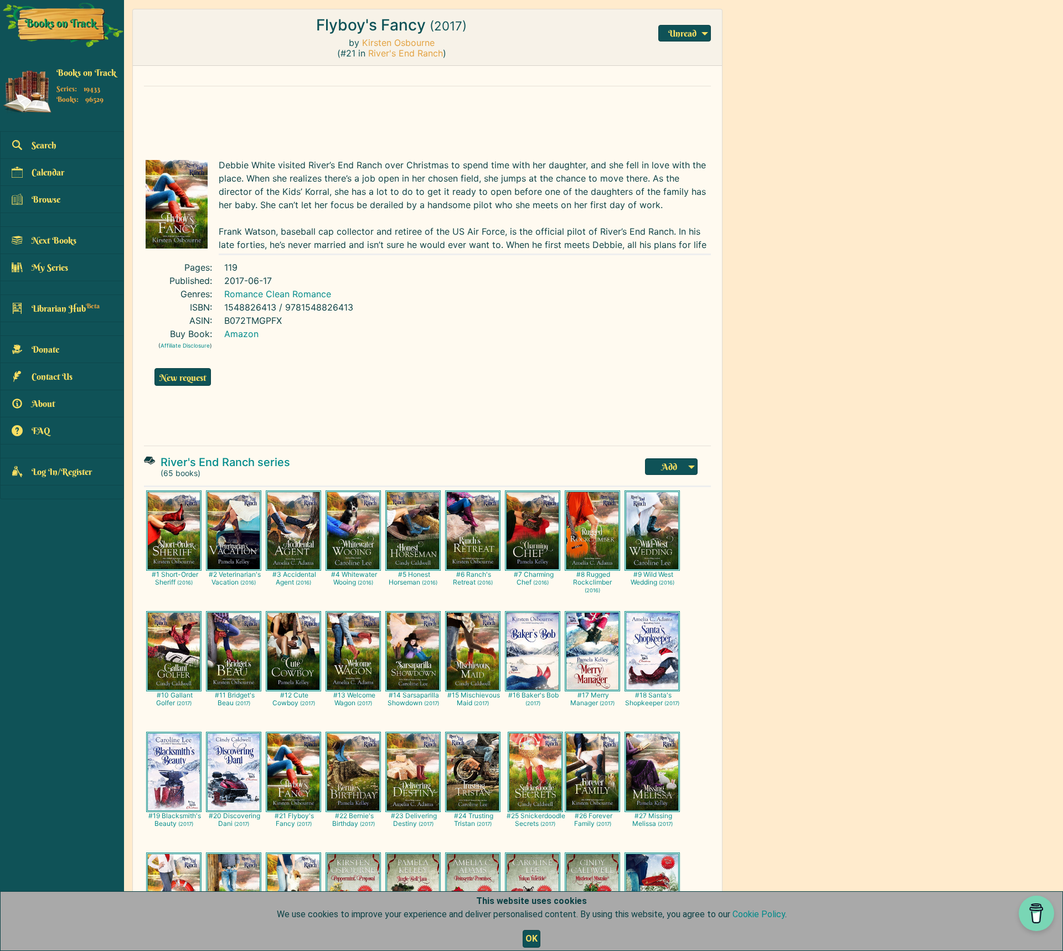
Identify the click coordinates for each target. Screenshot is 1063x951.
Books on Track (86, 72)
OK (531, 938)
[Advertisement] (407, 120)
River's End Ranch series (225, 462)
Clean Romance (298, 293)
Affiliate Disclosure (185, 345)
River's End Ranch (405, 53)
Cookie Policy (758, 914)
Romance (243, 293)
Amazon (241, 333)
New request (182, 377)
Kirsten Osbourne (398, 42)
